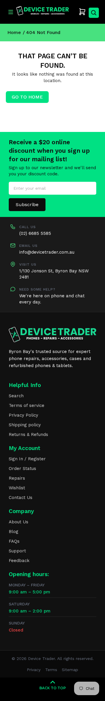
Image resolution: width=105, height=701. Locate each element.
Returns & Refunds (28, 434)
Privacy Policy (23, 415)
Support (17, 551)
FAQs (14, 541)
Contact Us (20, 497)
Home (14, 32)
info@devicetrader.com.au (46, 252)
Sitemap (70, 669)
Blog (13, 531)
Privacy (34, 669)
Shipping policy (25, 424)
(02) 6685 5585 (35, 233)
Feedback (19, 560)
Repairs (17, 478)
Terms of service (26, 405)
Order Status (22, 468)
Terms (51, 669)
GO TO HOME (27, 97)
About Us (18, 522)
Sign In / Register (27, 458)
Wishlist (17, 487)
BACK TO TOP (52, 688)
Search (16, 395)
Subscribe (27, 204)
